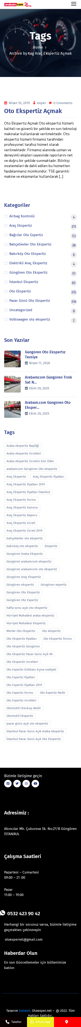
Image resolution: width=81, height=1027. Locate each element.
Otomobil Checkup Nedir (23, 708)
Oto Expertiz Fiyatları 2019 (24, 685)
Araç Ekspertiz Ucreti (20, 523)
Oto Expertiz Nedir (52, 693)
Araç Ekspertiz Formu (21, 500)
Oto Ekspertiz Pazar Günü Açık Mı (29, 654)
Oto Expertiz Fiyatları (20, 677)
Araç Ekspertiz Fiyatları (48, 476)
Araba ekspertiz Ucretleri (23, 453)
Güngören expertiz (54, 584)
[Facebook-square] (8, 783)
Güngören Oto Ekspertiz (23, 592)
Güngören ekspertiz (20, 584)
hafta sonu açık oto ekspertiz (26, 608)
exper (42, 103)
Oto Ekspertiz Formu (57, 639)
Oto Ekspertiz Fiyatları (21, 639)
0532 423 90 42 (23, 913)
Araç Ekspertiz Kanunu (22, 507)
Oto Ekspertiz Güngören (23, 646)
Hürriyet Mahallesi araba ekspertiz (30, 615)
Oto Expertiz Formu (19, 693)
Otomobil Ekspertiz (19, 716)
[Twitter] (17, 783)
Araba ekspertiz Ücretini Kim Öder (30, 461)
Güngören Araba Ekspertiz (24, 554)
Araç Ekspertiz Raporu (21, 515)
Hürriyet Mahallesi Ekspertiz (26, 623)
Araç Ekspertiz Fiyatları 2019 (25, 484)
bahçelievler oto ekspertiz (24, 538)
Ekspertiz (51, 546)
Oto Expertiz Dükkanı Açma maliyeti (31, 669)
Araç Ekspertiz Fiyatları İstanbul (28, 492)
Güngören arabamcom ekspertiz (29, 561)
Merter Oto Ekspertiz (20, 631)
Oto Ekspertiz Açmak (33, 111)
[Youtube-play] (35, 783)
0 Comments (62, 103)
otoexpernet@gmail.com (24, 939)
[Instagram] (26, 783)
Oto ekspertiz (51, 631)
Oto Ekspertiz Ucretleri (22, 662)
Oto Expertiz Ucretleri (21, 700)
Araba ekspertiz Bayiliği (22, 446)
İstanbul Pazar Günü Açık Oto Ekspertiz (33, 739)
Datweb (24, 1011)
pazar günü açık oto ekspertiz (27, 723)
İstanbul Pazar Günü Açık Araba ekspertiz (35, 731)
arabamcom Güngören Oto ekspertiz (31, 469)
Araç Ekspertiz (16, 476)
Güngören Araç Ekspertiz (23, 577)
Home (38, 47)
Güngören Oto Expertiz (22, 600)
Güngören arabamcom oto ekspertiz (31, 569)
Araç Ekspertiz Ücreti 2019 (24, 530)
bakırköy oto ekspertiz (22, 546)
